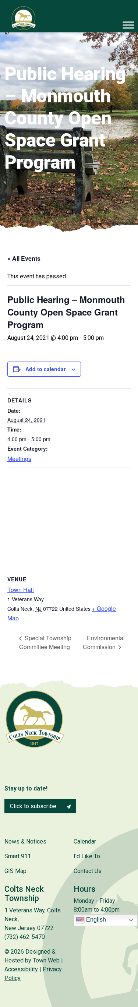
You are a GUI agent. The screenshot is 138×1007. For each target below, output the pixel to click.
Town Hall (20, 589)
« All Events (23, 258)
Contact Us (88, 870)
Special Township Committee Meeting (45, 642)
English (95, 920)
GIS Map (15, 870)
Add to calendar (45, 369)
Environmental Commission (104, 642)
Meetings (19, 458)
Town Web (46, 960)
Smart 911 (17, 856)
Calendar (85, 841)
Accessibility (21, 969)
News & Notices (25, 841)
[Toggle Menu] (128, 24)
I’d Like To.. (88, 856)
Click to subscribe (34, 806)
